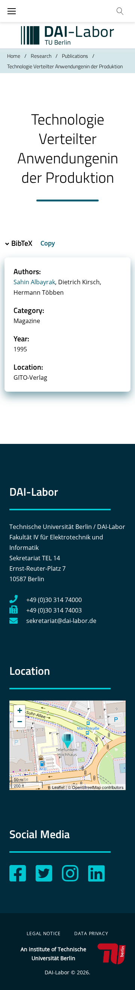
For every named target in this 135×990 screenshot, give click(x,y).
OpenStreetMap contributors (98, 787)
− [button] (19, 721)
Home (13, 56)
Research (41, 56)
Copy (48, 243)
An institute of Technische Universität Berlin (53, 954)
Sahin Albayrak (34, 282)
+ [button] (19, 710)
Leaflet (58, 787)
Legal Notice (44, 933)
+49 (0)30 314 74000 (54, 600)
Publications (75, 56)
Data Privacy (91, 933)
